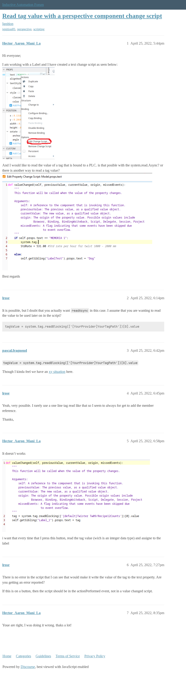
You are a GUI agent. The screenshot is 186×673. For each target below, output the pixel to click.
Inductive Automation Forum (23, 5)
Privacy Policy (94, 656)
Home (6, 656)
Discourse (28, 667)
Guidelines (43, 656)
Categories (23, 656)
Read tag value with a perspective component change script (82, 15)
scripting (38, 29)
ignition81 (8, 29)
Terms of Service (68, 656)
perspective (24, 29)
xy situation (57, 372)
